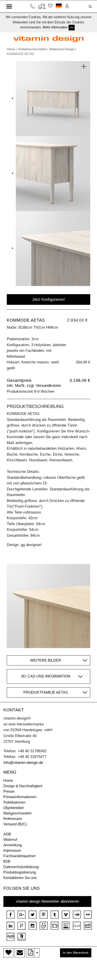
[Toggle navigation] (9, 6)
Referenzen (12, 819)
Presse (9, 791)
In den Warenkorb (75, 952)
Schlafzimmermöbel (32, 49)
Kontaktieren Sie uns (20, 878)
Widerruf (10, 840)
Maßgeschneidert (17, 813)
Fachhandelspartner (19, 856)
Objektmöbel (13, 808)
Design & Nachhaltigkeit (22, 786)
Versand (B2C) (15, 824)
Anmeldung (12, 845)
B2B (6, 861)
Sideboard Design (61, 49)
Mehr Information (55, 27)
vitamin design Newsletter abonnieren (47, 901)
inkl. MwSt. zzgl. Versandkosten (34, 385)
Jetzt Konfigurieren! (48, 299)
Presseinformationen (20, 797)
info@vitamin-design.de (23, 762)
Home (11, 49)
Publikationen (14, 802)
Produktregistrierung (19, 872)
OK (71, 27)
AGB (7, 834)
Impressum (12, 850)
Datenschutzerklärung (21, 867)
